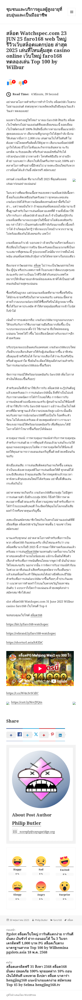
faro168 (57, 920)
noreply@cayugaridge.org (37, 831)
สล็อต (37, 265)
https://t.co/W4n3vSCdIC (22, 693)
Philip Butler (26, 823)
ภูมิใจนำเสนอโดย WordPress (21, 995)
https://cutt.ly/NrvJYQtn (26, 702)
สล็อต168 (31, 551)
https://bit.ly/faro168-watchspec (27, 624)
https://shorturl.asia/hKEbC (24, 642)
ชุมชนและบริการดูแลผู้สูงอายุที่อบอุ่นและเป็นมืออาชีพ (34, 12)
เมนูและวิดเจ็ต (72, 12)
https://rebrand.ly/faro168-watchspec (31, 633)
